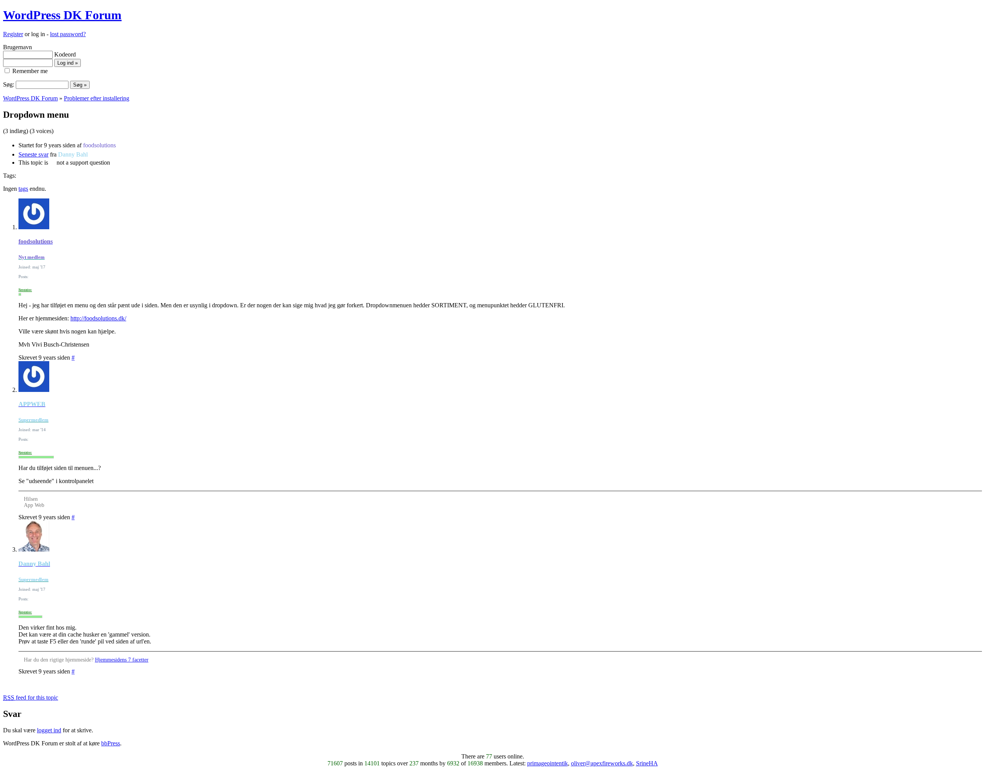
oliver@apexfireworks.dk (602, 763)
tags (23, 188)
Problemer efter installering (96, 98)
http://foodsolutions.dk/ (98, 318)
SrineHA (647, 763)
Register (13, 34)
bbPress (110, 743)
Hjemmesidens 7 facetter (122, 660)
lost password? (68, 34)
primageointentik (547, 763)
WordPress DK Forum (62, 15)
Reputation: (25, 290)
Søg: (8, 84)
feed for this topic (30, 697)
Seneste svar (33, 154)
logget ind (49, 730)
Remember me (29, 71)
